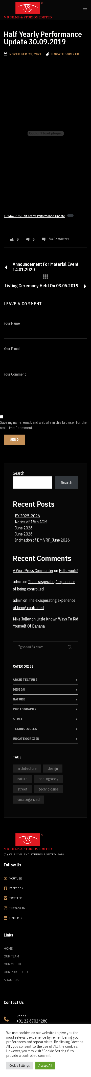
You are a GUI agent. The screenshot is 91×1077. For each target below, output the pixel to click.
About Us (11, 979)
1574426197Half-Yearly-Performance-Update (34, 216)
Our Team (11, 956)
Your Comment (15, 374)
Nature (19, 699)
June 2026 (24, 527)
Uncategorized (26, 739)
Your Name (12, 323)
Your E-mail (12, 349)
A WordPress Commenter (33, 570)
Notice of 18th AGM (31, 521)
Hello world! (68, 570)
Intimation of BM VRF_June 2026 (42, 540)
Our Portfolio (16, 972)
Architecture (25, 680)
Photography (24, 709)
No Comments (59, 239)
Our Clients (14, 964)
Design (19, 689)
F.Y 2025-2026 (27, 515)
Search (18, 473)
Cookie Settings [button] (19, 1065)
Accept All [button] (45, 1065)
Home (8, 948)
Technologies (25, 729)
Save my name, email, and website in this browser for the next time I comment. (43, 425)
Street (19, 719)
